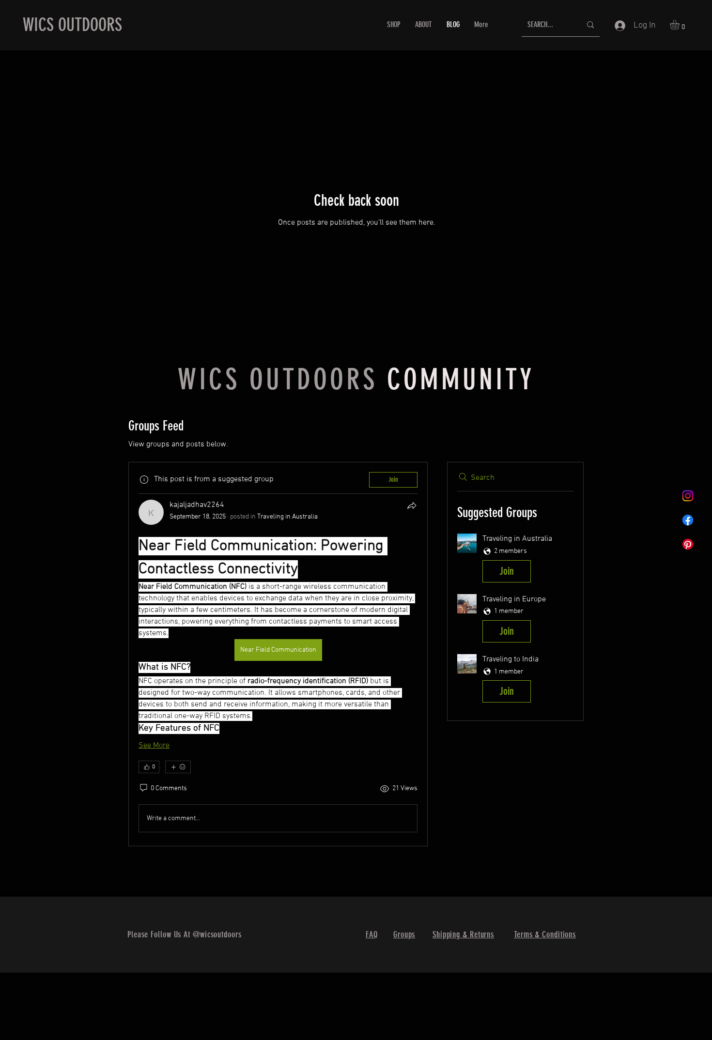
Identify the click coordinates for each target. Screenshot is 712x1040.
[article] (278, 654)
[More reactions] (178, 767)
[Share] (412, 505)
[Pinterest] (688, 544)
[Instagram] (688, 496)
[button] (680, 25)
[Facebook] (688, 520)
